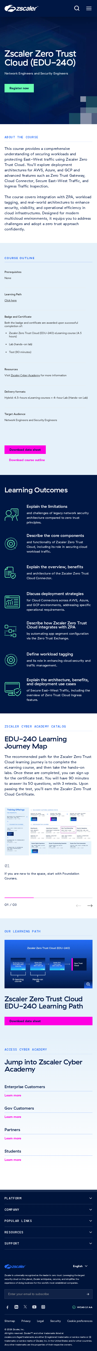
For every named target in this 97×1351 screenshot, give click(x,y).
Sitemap (10, 1321)
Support (12, 1243)
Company (12, 1210)
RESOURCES (14, 1232)
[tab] (77, 8)
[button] (48, 964)
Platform (13, 1198)
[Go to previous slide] (89, 905)
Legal (40, 1321)
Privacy (25, 1321)
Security (55, 1321)
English (78, 1266)
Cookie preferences (79, 1321)
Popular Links (18, 1221)
